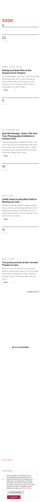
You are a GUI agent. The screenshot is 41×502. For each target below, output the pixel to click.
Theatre (19, 67)
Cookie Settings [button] (15, 492)
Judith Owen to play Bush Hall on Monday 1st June (19, 200)
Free (18, 130)
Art (3, 130)
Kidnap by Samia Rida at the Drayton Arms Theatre (16, 71)
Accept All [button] (13, 497)
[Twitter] (5, 11)
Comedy (5, 67)
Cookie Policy (7, 471)
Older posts (33, 292)
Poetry (11, 259)
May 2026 (5, 170)
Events (12, 67)
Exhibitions (10, 130)
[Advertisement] (20, 321)
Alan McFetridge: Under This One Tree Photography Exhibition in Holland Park (19, 136)
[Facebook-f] (5, 7)
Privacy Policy (7, 460)
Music (11, 196)
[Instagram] (5, 15)
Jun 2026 (5, 41)
